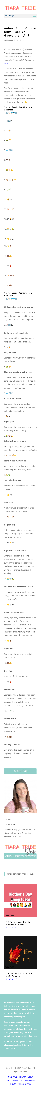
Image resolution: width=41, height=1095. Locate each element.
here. (6, 63)
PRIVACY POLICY (26, 1077)
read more (11, 927)
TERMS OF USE (24, 1084)
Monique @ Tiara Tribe (15, 40)
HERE (20, 836)
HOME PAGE (12, 1077)
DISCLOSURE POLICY (14, 1080)
